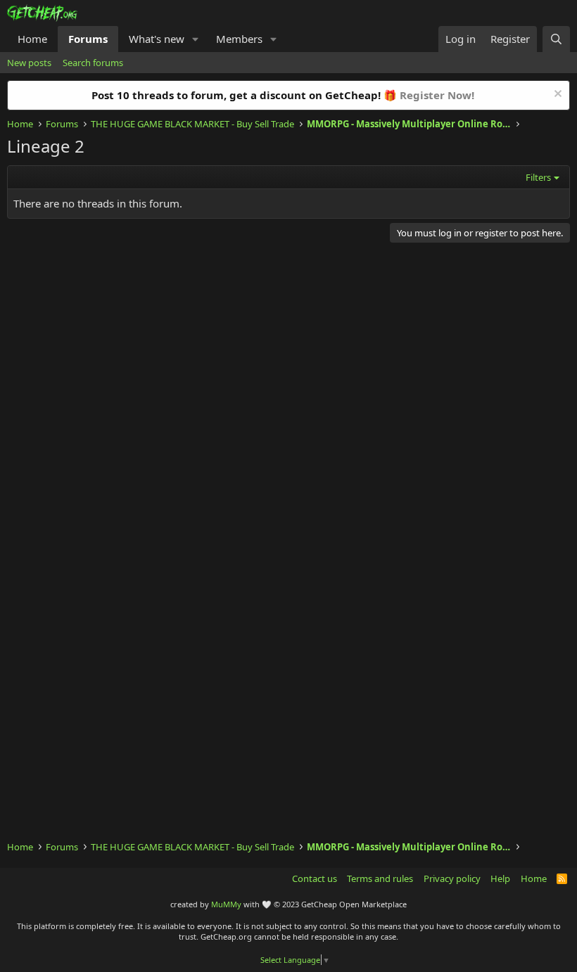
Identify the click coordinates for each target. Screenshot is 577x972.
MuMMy (226, 904)
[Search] (556, 39)
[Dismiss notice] (556, 95)
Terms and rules (380, 878)
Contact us (314, 878)
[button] (195, 39)
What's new (156, 39)
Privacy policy (452, 878)
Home (32, 39)
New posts (29, 62)
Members (239, 39)
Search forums (93, 62)
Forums (88, 39)
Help (500, 878)
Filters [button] (538, 177)
